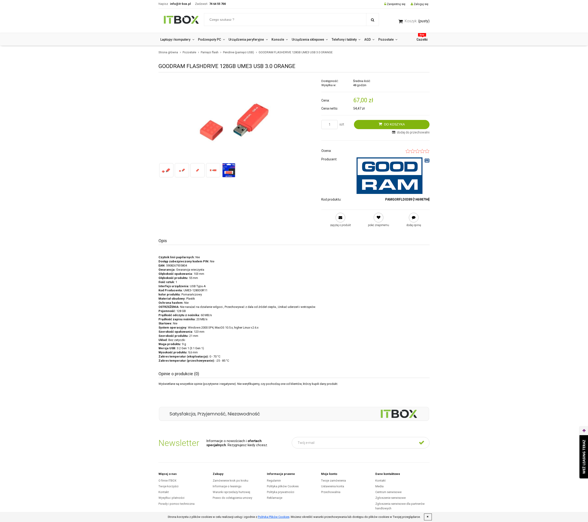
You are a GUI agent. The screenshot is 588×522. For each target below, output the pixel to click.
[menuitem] (177, 39)
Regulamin (274, 480)
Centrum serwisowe (388, 492)
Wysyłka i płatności (171, 497)
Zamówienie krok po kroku (230, 480)
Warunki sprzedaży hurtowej (231, 492)
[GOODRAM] (393, 175)
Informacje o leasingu (227, 486)
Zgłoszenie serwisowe (390, 497)
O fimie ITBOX (167, 480)
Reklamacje (274, 497)
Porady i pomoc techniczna (176, 503)
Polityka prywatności (280, 492)
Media (379, 486)
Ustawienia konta (332, 486)
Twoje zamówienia (333, 480)
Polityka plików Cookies (283, 486)
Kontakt (163, 492)
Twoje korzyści (168, 486)
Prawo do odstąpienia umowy (232, 497)
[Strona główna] (181, 20)
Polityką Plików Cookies (273, 517)
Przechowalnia (330, 492)
